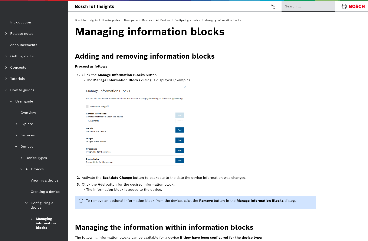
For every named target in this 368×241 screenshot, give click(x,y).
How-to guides (111, 20)
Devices (147, 20)
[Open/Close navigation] (63, 6)
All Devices (163, 20)
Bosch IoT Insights (94, 6)
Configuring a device (187, 20)
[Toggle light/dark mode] (273, 6)
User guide (131, 20)
